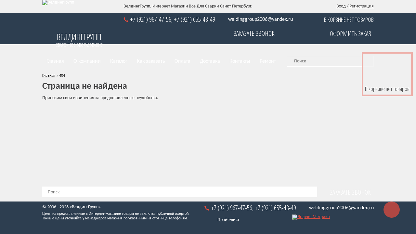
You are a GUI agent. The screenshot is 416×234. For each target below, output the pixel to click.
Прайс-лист (228, 219)
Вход (341, 6)
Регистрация (361, 6)
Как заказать (151, 61)
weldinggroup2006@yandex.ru (260, 19)
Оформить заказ (350, 33)
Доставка (210, 61)
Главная (55, 61)
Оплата (182, 61)
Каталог (118, 61)
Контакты (239, 61)
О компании (87, 61)
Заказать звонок (254, 33)
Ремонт (268, 61)
